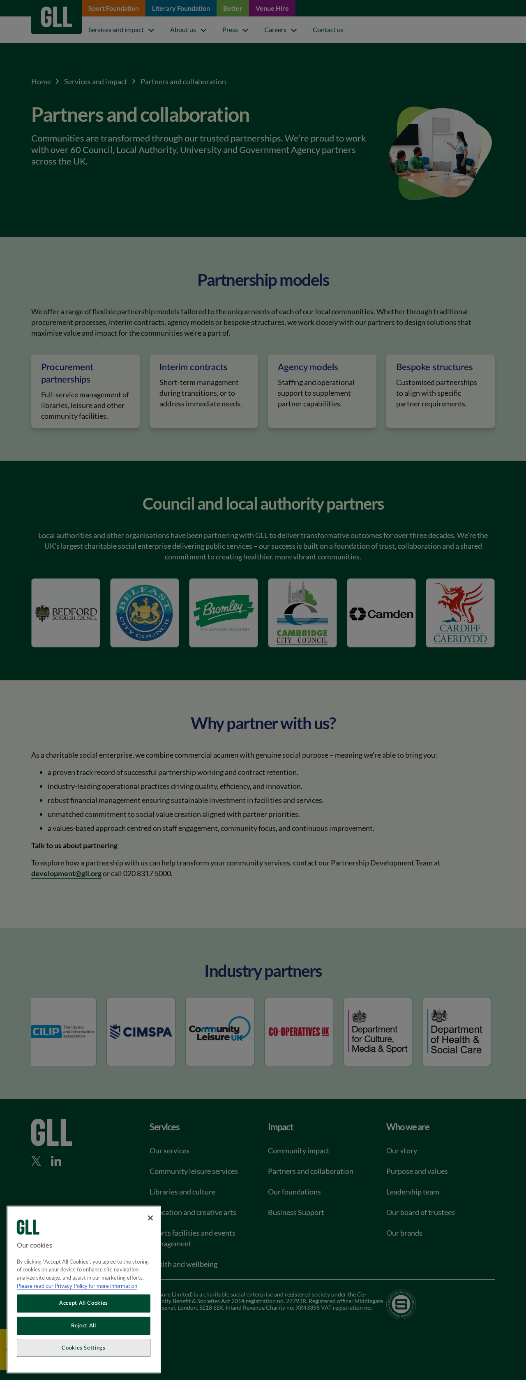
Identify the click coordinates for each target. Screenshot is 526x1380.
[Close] (150, 1218)
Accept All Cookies (83, 1303)
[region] (84, 1289)
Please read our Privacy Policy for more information (77, 1286)
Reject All (83, 1326)
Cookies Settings (84, 1348)
